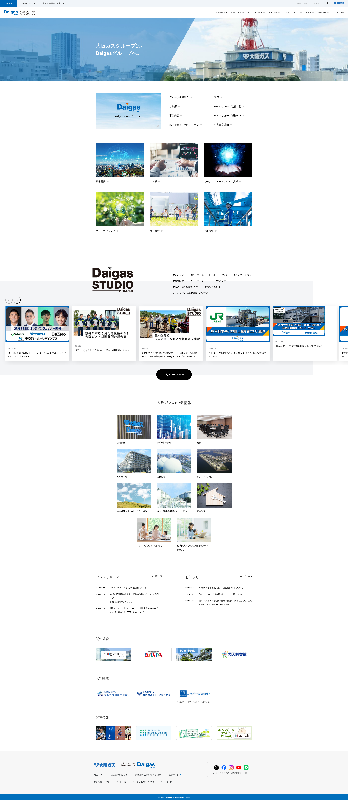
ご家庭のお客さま (28, 3)
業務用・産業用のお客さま (53, 3)
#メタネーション (243, 275)
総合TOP (98, 774)
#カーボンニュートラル (203, 275)
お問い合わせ (302, 3)
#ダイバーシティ (200, 281)
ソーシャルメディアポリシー (144, 782)
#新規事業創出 (213, 287)
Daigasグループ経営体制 (227, 115)
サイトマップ (166, 782)
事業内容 (174, 115)
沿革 (216, 97)
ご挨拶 (173, 106)
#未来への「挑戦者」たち (185, 287)
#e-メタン (178, 275)
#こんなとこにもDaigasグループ (190, 293)
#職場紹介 (178, 281)
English (316, 3)
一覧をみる (158, 576)
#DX (224, 275)
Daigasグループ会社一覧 (227, 106)
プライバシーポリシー (102, 782)
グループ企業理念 (179, 97)
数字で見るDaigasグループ (184, 124)
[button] (17, 300)
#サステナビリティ (226, 281)
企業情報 (8, 3)
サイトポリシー (122, 782)
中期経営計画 (221, 124)
